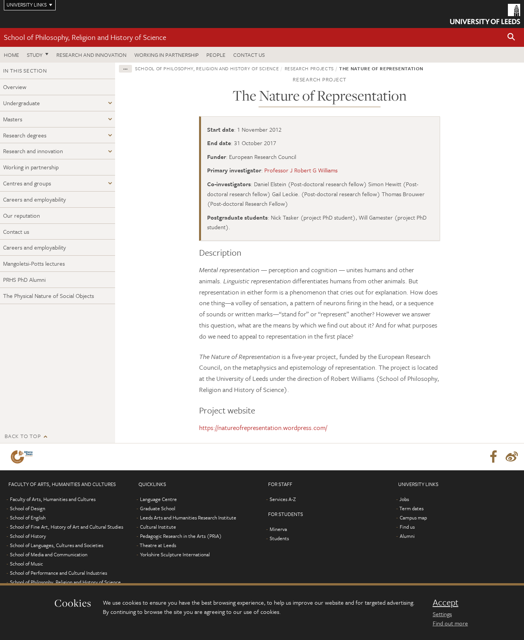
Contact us (249, 55)
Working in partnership (166, 55)
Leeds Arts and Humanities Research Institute (188, 517)
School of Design (27, 508)
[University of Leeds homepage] (485, 14)
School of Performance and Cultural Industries (58, 573)
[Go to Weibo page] (512, 457)
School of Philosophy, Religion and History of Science (85, 37)
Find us (407, 527)
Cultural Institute (158, 527)
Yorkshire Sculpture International (175, 554)
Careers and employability (34, 199)
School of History (28, 536)
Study (35, 55)
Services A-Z (283, 499)
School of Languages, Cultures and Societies (56, 545)
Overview (14, 87)
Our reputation (21, 215)
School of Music (26, 563)
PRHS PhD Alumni (24, 279)
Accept (445, 602)
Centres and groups (27, 183)
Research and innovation (91, 55)
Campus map (413, 517)
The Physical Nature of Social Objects (48, 295)
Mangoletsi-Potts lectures (34, 263)
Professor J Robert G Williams (301, 170)
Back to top (23, 436)
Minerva (278, 529)
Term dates (411, 508)
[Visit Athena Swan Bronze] (23, 456)
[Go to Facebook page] (493, 457)
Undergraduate (21, 103)
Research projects (309, 68)
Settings (442, 614)
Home (11, 55)
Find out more (450, 623)
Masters (12, 119)
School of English (28, 517)
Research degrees (24, 135)
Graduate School (157, 508)
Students (279, 538)
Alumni (407, 536)
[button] (511, 37)
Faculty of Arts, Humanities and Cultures (53, 499)
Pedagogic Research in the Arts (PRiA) (181, 536)
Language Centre (158, 499)
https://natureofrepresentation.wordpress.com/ (263, 427)
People (216, 55)
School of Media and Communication (48, 554)
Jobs (404, 499)
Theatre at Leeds (158, 545)
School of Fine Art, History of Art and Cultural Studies (66, 527)
